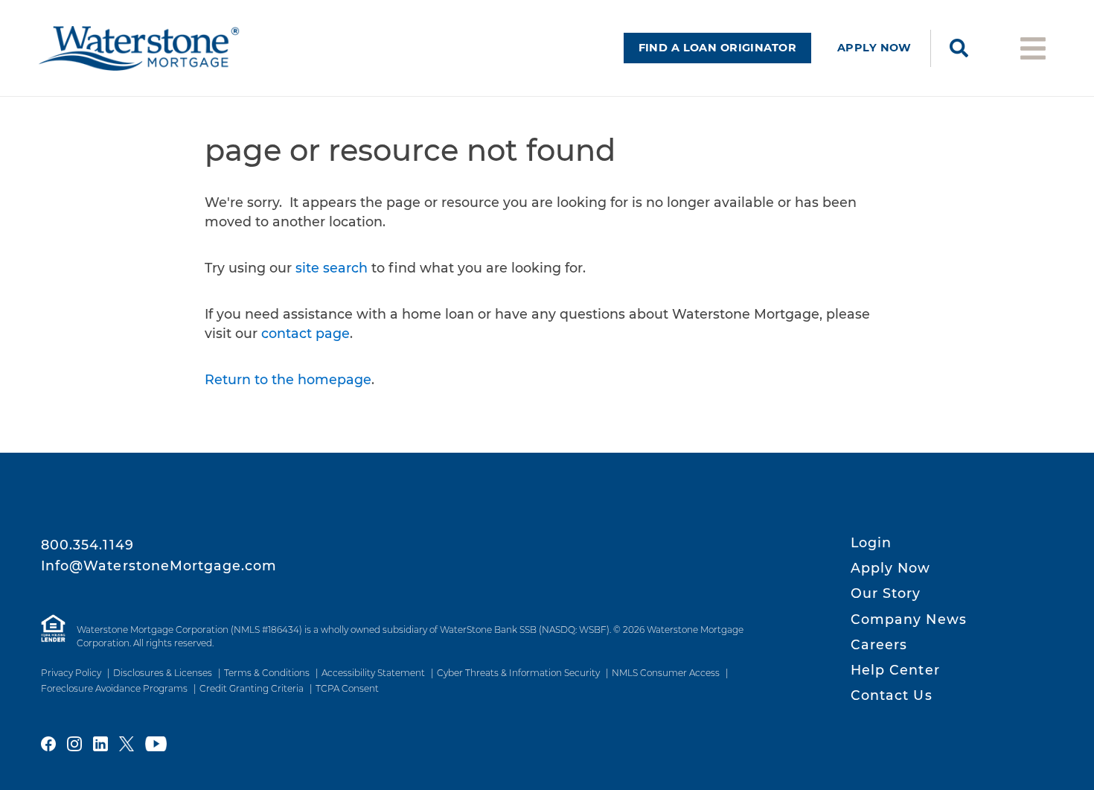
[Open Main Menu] (1033, 47)
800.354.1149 (87, 544)
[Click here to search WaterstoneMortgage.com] (958, 48)
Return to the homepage (288, 379)
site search (331, 267)
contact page (305, 333)
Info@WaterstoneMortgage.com (159, 565)
